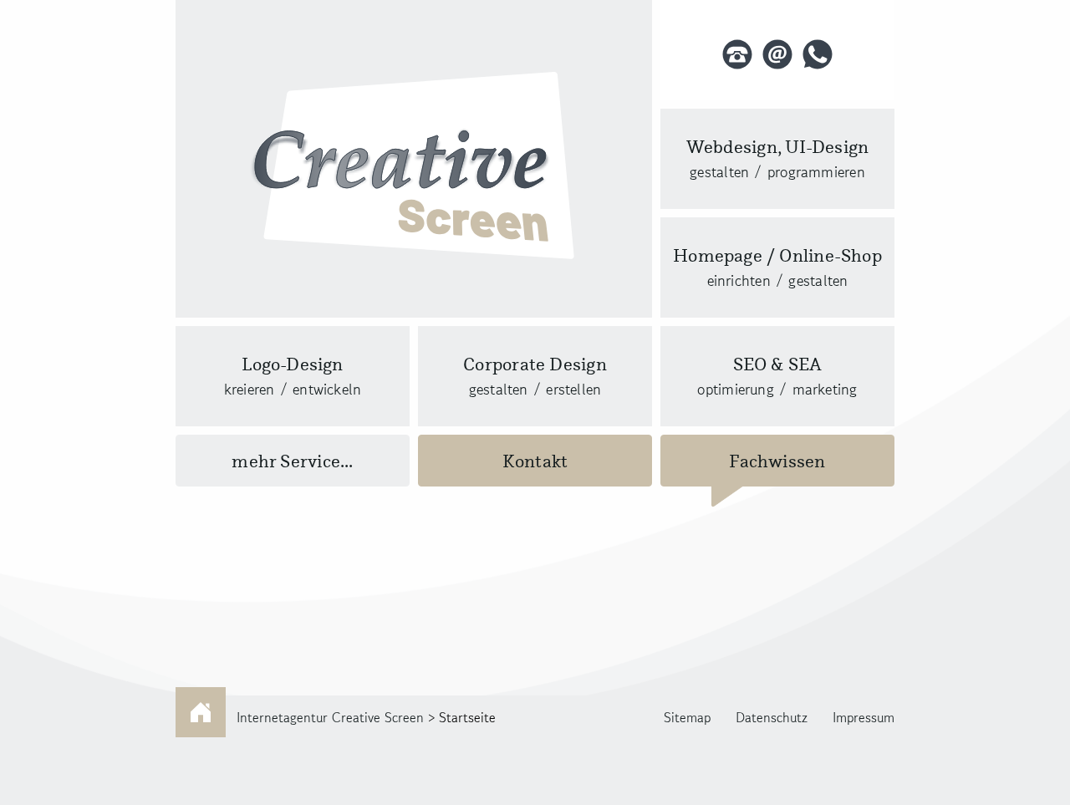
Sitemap (687, 717)
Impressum (863, 717)
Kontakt (535, 461)
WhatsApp (817, 54)
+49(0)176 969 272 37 (737, 54)
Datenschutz (772, 717)
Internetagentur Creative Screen (330, 717)
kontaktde (777, 54)
